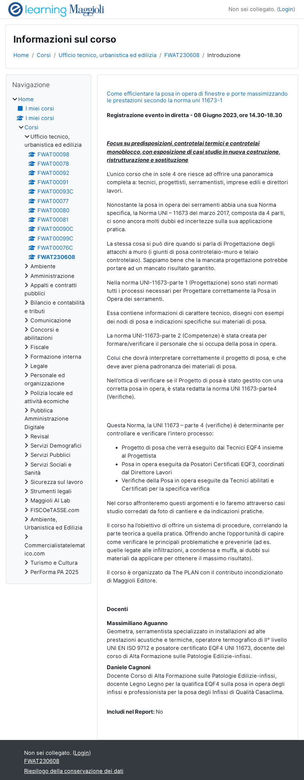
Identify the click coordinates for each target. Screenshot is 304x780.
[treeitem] (48, 335)
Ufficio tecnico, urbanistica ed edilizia (107, 55)
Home (21, 55)
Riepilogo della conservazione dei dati (73, 771)
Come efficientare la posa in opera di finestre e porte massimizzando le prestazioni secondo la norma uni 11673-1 (197, 97)
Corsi (44, 55)
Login (286, 9)
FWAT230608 (181, 55)
